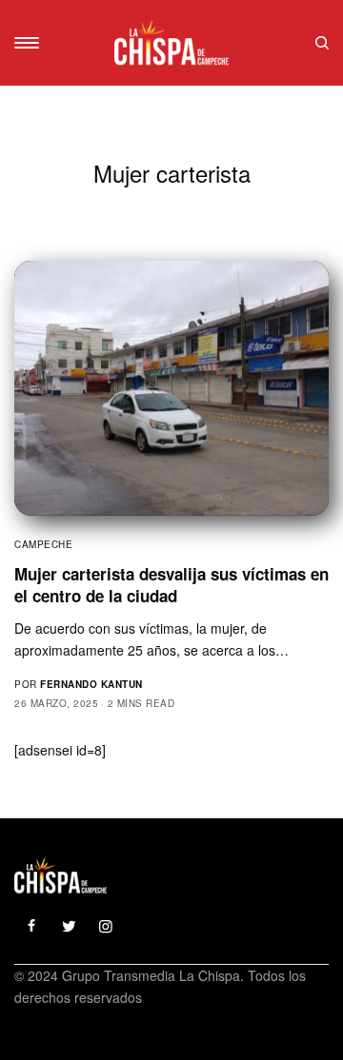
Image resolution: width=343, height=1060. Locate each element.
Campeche (43, 544)
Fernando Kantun (91, 684)
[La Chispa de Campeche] (172, 43)
